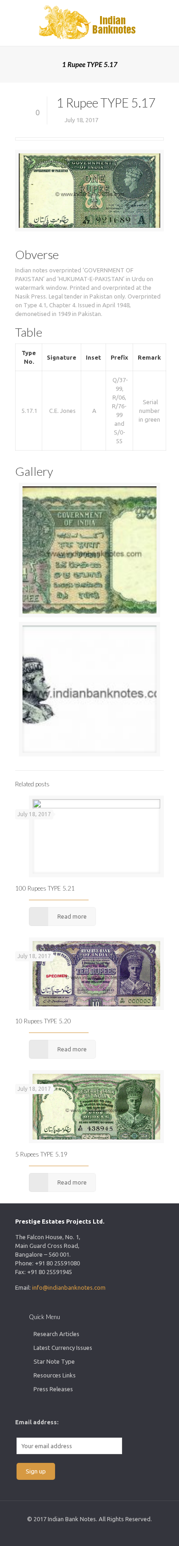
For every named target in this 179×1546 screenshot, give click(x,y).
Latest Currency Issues (63, 1347)
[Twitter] (96, 1532)
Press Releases (53, 1389)
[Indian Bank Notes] (89, 23)
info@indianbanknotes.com (69, 1287)
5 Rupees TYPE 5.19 (41, 1154)
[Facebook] (83, 1532)
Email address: (36, 1422)
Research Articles (56, 1334)
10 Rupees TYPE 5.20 (43, 1021)
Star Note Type (54, 1361)
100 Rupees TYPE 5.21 (45, 888)
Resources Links (55, 1375)
